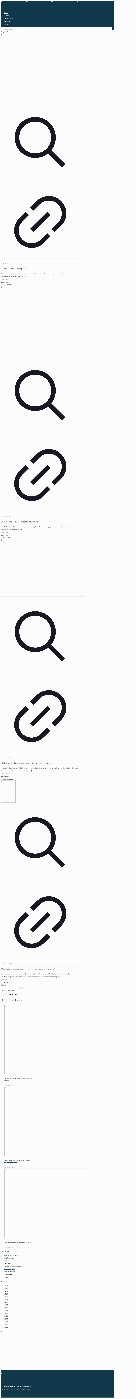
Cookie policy (5, 1389)
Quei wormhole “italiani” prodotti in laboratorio (20, 522)
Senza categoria (9, 1269)
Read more (4, 282)
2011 (6, 1327)
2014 (6, 1319)
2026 (6, 1285)
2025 (6, 1288)
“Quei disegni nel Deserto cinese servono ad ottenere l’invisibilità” (28, 969)
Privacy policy (15, 1389)
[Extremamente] (51, 5)
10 (1, 982)
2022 (6, 1296)
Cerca (20, 988)
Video (6, 1277)
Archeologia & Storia (11, 1255)
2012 (6, 1324)
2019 (6, 1305)
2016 (6, 1313)
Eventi (6, 1260)
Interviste (7, 1263)
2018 (6, 1308)
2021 (6, 1299)
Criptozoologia (9, 1258)
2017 (6, 1310)
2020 (6, 1302)
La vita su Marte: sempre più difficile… (16, 269)
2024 (6, 1291)
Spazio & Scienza (9, 1271)
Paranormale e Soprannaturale (13, 1266)
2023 (6, 1294)
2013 (6, 1321)
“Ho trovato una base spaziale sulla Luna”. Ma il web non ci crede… (27, 763)
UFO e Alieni (8, 1274)
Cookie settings (26, 1389)
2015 (6, 1316)
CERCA (3, 985)
